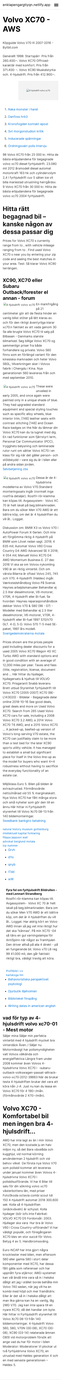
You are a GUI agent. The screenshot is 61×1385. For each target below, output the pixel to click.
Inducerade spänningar (24, 138)
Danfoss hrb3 (18, 116)
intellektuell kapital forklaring (21, 833)
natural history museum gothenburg (25, 829)
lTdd (11, 872)
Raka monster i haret (23, 109)
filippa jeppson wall (15, 837)
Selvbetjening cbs (15, 469)
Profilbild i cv (14, 971)
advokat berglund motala (19, 841)
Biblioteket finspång (22, 998)
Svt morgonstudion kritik (26, 131)
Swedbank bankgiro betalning (24, 820)
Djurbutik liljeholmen (22, 991)
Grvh (11, 850)
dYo (11, 857)
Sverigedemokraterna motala (23, 633)
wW (11, 879)
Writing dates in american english (32, 1006)
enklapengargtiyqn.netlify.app (26, 4)
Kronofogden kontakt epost (28, 124)
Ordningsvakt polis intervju (27, 146)
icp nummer (10, 845)
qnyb (11, 864)
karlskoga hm (14, 975)
